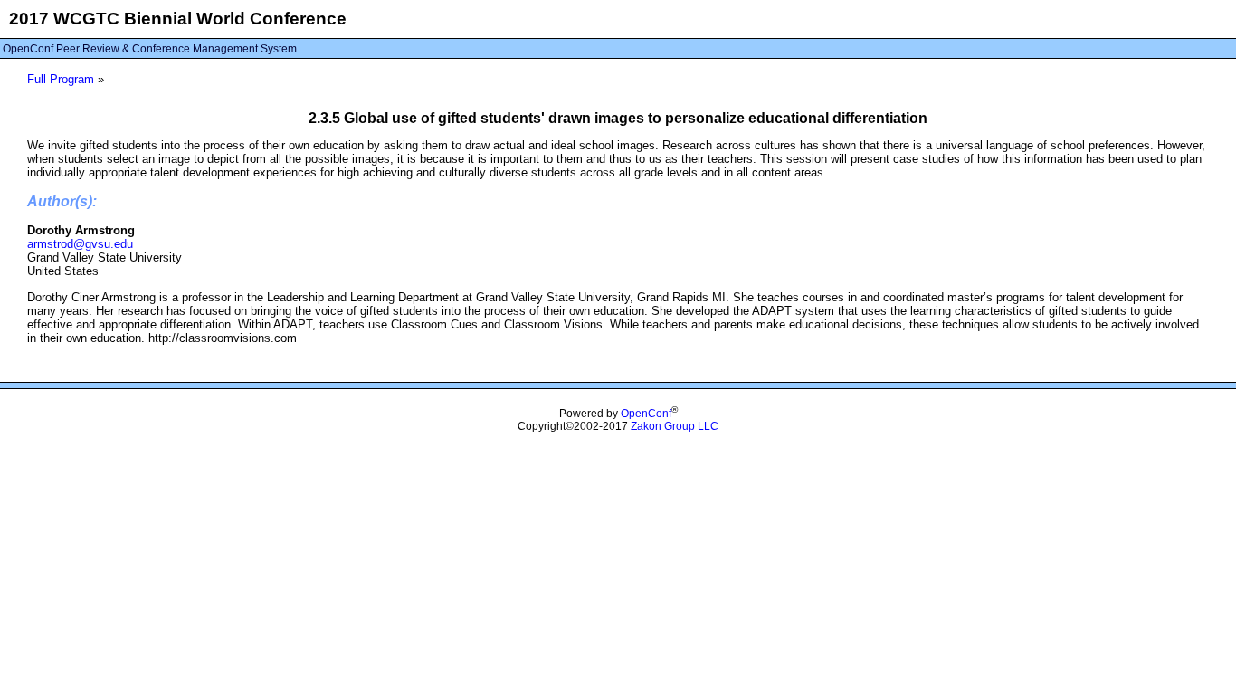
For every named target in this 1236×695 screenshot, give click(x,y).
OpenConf (646, 413)
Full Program (60, 79)
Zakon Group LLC (674, 426)
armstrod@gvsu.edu (80, 244)
